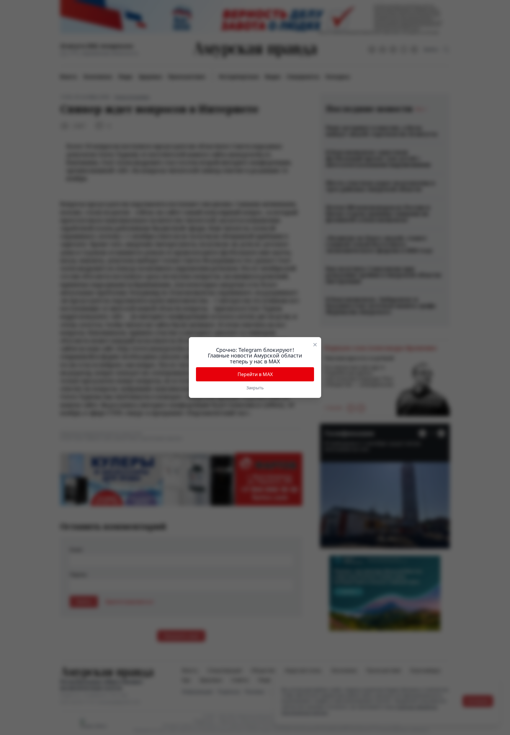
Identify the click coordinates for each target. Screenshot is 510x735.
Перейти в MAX (255, 374)
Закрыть (255, 388)
